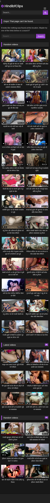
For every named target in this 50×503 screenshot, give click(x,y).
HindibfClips (13, 6)
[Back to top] (42, 496)
